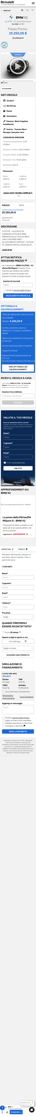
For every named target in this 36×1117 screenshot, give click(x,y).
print (22, 10)
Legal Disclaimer (27, 696)
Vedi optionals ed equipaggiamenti (18, 368)
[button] (2, 1108)
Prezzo (6, 205)
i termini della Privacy (22, 290)
